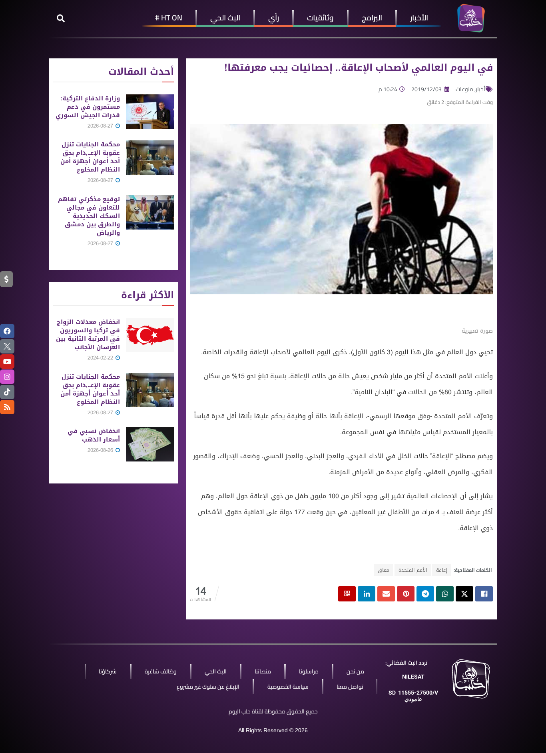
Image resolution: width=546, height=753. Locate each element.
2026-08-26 (101, 450)
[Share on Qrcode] (347, 593)
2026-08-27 (101, 126)
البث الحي (225, 17)
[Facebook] (7, 331)
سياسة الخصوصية (288, 686)
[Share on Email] (386, 593)
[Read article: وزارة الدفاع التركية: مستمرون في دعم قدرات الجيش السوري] (150, 111)
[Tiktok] (7, 392)
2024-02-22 (101, 358)
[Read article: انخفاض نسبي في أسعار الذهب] (150, 444)
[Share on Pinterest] (405, 593)
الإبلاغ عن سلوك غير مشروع (208, 686)
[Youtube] (7, 361)
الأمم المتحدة (413, 570)
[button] (61, 18)
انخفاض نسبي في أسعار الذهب (94, 435)
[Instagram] (7, 377)
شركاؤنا (108, 671)
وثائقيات (320, 17)
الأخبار (419, 17)
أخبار (480, 89)
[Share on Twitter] (464, 593)
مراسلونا (309, 671)
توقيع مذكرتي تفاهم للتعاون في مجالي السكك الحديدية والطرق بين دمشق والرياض (89, 216)
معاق (383, 570)
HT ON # (168, 17)
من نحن (355, 671)
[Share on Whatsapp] (445, 593)
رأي (273, 17)
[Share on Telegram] (425, 593)
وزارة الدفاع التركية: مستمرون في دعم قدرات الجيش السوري (88, 107)
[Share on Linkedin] (366, 593)
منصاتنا (263, 671)
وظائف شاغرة (161, 671)
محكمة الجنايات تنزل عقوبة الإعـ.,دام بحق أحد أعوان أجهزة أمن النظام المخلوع (90, 157)
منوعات (464, 89)
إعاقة (441, 570)
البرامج (372, 17)
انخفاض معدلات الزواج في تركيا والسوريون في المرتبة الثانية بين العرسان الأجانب (88, 334)
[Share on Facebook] (484, 593)
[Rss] (7, 407)
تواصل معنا (350, 686)
